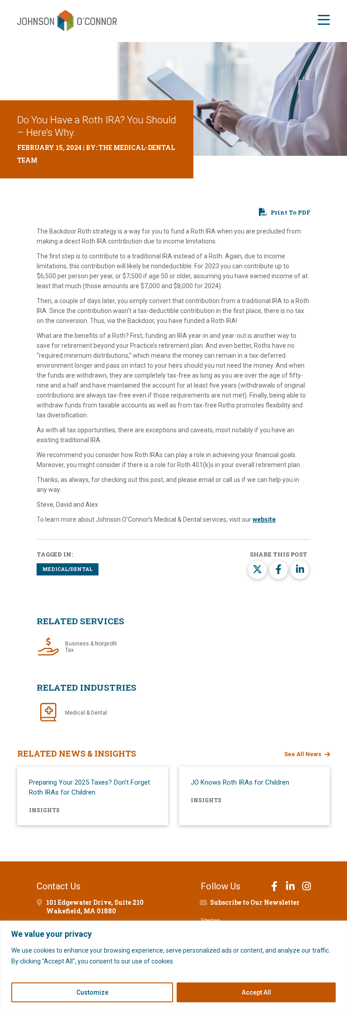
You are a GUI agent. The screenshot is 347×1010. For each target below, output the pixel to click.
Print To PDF (290, 212)
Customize (92, 992)
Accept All (256, 992)
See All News (302, 754)
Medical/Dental (67, 569)
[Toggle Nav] (324, 21)
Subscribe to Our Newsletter (255, 902)
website (264, 519)
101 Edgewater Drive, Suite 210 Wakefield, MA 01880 (95, 906)
